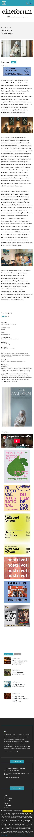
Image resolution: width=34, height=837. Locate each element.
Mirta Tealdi (17, 664)
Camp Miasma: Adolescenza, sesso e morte (20, 698)
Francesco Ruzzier (19, 686)
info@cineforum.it (14, 777)
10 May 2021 (5, 62)
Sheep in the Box (19, 685)
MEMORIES (7, 800)
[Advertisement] (17, 640)
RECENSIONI (8, 654)
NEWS (6, 803)
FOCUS (18, 654)
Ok (27, 811)
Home (4, 27)
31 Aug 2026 (16, 658)
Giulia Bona (6, 65)
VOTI (5, 796)
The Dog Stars (18, 673)
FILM (13, 62)
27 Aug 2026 (16, 670)
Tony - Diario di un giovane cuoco (20, 662)
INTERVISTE (8, 805)
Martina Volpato (19, 701)
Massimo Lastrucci (19, 674)
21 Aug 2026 (16, 693)
